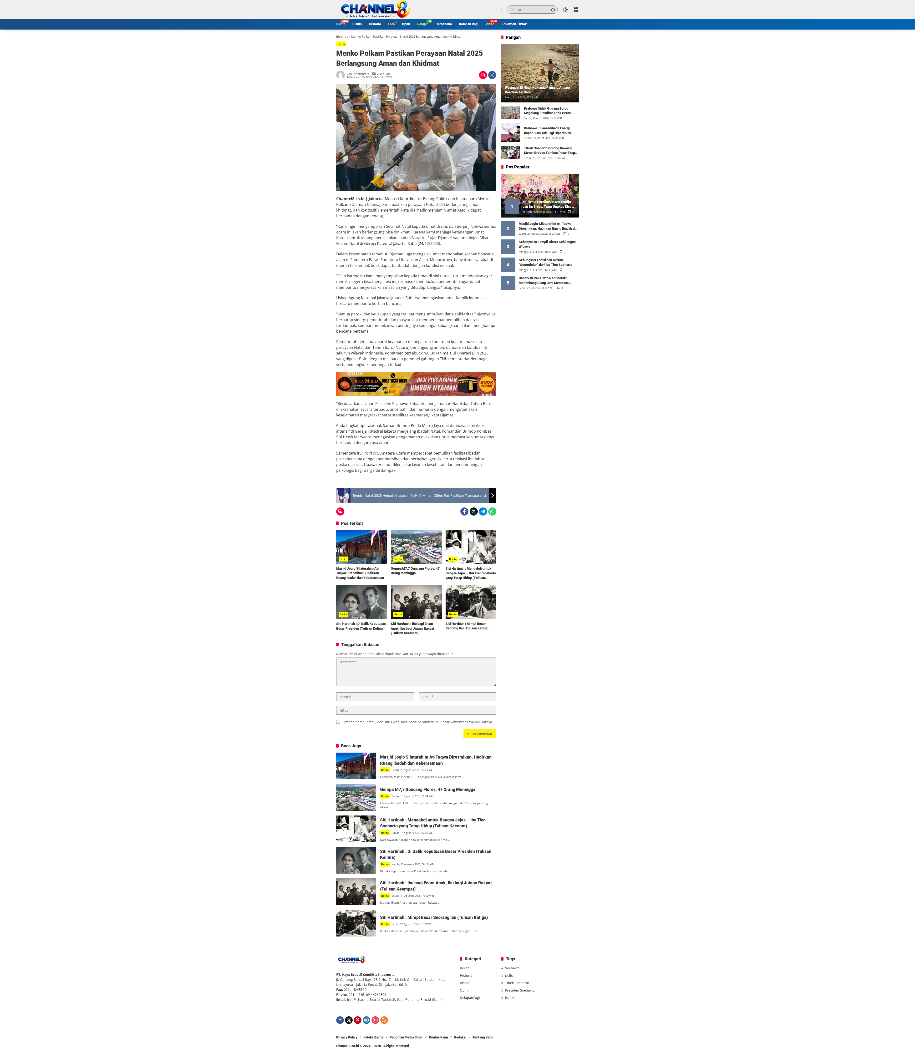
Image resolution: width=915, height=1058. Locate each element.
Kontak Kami (438, 1037)
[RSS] (384, 1020)
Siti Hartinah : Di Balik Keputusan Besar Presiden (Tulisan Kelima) (361, 626)
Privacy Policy (346, 1037)
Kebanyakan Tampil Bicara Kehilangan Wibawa (547, 244)
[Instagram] (375, 1020)
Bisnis (464, 983)
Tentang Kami (483, 1037)
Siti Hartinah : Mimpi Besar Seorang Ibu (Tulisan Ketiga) (467, 626)
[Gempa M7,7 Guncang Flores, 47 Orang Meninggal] (416, 547)
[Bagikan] (492, 75)
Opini (464, 990)
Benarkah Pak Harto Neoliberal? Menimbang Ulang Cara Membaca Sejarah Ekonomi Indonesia (544, 280)
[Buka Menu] (576, 9)
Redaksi (460, 1037)
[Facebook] (464, 511)
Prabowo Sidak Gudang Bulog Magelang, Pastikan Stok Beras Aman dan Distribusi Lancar (547, 111)
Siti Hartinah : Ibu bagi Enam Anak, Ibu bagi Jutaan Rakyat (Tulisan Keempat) (412, 628)
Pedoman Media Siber (406, 1037)
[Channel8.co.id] (374, 9)
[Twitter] (474, 511)
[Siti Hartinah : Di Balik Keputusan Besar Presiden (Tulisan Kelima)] (361, 602)
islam (509, 997)
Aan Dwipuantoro (358, 73)
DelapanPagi (470, 997)
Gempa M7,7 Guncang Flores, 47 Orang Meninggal (415, 571)
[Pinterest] (357, 1020)
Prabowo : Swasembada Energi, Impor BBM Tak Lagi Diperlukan (547, 130)
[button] (553, 9)
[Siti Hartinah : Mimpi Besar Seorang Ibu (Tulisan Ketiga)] (471, 602)
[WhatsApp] (492, 511)
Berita (341, 44)
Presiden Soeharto (519, 990)
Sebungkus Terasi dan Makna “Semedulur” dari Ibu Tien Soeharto (545, 262)
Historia (466, 975)
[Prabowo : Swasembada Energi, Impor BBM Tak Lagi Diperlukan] (510, 132)
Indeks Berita (373, 1037)
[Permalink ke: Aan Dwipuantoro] (341, 75)
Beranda (342, 36)
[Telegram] (483, 511)
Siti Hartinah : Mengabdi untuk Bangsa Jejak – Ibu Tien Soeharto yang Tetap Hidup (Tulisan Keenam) (471, 573)
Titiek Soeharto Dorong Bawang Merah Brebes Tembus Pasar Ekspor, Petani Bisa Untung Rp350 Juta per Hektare (551, 150)
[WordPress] (366, 1020)
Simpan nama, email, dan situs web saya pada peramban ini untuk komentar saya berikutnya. (417, 722)
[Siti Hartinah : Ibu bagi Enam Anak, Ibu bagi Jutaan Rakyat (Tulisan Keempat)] (416, 602)
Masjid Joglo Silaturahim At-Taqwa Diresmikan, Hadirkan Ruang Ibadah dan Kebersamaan (360, 573)
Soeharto (512, 968)
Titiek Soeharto (517, 983)
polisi (509, 975)
